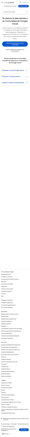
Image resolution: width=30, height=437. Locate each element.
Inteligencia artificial (6, 323)
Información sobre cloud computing (9, 354)
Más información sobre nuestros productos (15, 240)
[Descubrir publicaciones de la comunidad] (15, 44)
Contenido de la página (9, 12)
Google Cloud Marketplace (7, 352)
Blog (2, 296)
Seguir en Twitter (5, 404)
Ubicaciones (4, 286)
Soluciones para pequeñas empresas (10, 335)
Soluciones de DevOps (6, 333)
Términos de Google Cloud (8, 426)
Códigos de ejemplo (6, 359)
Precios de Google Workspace (8, 305)
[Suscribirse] (24, 430)
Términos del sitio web (23, 424)
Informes (3, 293)
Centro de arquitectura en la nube (9, 361)
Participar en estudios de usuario (9, 407)
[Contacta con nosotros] (10, 6)
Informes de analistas (6, 291)
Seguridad (3, 326)
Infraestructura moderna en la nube (10, 279)
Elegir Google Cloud (6, 274)
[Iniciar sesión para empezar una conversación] (15, 50)
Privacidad (13, 424)
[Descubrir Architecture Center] (11, 159)
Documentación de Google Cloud (9, 347)
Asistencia (3, 357)
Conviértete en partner (6, 387)
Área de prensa (5, 397)
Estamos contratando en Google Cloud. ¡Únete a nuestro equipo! (14, 410)
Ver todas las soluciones (7, 338)
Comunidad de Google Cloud (8, 413)
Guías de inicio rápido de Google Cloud (10, 349)
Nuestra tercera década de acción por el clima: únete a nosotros (15, 419)
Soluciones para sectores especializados (11, 331)
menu (2, 2)
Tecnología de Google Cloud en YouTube (11, 402)
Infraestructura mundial (7, 284)
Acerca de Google (5, 424)
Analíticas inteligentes (6, 321)
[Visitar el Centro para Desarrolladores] (13, 114)
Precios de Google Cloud (7, 302)
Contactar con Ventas (6, 382)
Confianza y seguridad (6, 276)
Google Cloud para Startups (8, 371)
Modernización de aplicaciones (8, 319)
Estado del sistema (5, 373)
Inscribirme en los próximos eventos (15, 252)
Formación (3, 364)
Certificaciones (4, 366)
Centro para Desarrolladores (8, 395)
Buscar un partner (5, 385)
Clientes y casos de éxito (7, 288)
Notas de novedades (6, 376)
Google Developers (5, 369)
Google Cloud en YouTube (7, 399)
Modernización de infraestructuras (9, 314)
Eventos (3, 390)
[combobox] (6, 433)
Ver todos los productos (7, 307)
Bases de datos (5, 316)
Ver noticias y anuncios (15, 263)
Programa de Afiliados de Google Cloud (10, 344)
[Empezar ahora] (6, 180)
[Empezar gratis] (15, 216)
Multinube (3, 281)
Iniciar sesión (26, 2)
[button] (15, 70)
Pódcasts (3, 392)
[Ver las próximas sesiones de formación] (13, 135)
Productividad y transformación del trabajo (11, 328)
